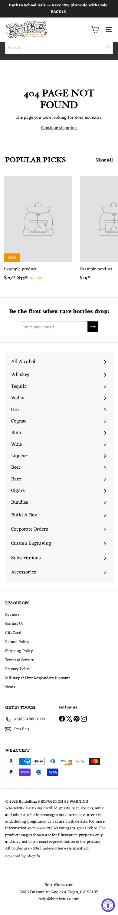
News (10, 687)
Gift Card (13, 632)
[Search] (108, 48)
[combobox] (59, 48)
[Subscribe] (92, 326)
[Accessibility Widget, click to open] (108, 905)
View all (104, 160)
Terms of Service (19, 660)
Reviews (12, 614)
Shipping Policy (19, 650)
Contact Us (14, 623)
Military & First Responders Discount (37, 678)
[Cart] (95, 29)
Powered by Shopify (22, 856)
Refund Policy (17, 641)
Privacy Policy (18, 669)
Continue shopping (59, 128)
